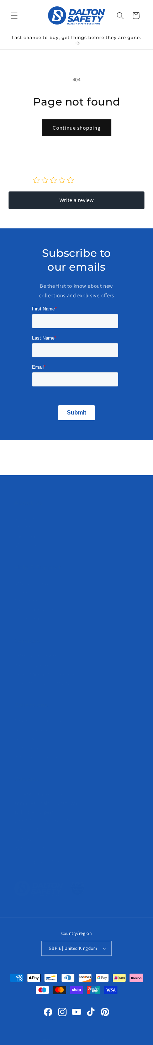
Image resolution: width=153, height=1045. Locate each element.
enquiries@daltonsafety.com (47, 803)
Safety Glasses (30, 729)
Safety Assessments (36, 656)
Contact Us (26, 527)
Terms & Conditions (36, 609)
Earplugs (24, 738)
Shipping (24, 592)
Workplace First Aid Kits (41, 756)
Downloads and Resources (44, 674)
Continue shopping (77, 127)
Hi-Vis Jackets (30, 748)
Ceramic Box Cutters (37, 721)
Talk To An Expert (34, 812)
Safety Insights (31, 618)
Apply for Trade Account (42, 683)
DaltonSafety (65, 1040)
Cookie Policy (29, 600)
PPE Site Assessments (39, 665)
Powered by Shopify (96, 1040)
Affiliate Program (33, 545)
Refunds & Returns (35, 583)
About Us (25, 518)
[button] (14, 15)
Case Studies (28, 536)
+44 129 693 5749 (42, 794)
